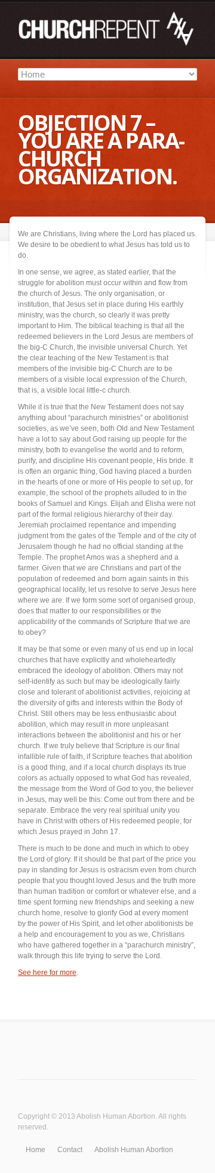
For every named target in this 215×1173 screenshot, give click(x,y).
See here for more (47, 972)
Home (35, 1150)
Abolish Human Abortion (115, 1116)
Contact (69, 1150)
